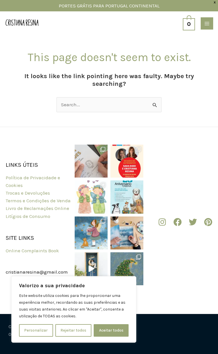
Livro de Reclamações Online (37, 208)
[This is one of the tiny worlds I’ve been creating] (91, 268)
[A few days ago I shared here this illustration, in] (91, 232)
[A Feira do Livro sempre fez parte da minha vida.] (126, 161)
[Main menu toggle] (207, 23)
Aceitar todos (111, 330)
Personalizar (36, 330)
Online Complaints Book (32, 250)
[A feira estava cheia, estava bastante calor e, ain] (91, 161)
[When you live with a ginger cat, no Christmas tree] (126, 268)
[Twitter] (193, 222)
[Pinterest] (208, 222)
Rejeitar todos (73, 330)
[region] (73, 309)
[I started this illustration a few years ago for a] (126, 232)
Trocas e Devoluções (28, 193)
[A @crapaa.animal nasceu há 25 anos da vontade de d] (126, 196)
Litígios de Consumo (28, 216)
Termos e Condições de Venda (38, 200)
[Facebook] (177, 222)
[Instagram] (162, 222)
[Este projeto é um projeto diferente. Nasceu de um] (91, 196)
